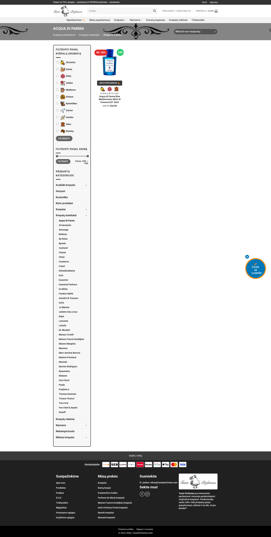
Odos (68, 124)
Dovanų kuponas (155, 20)
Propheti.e (64, 389)
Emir (61, 275)
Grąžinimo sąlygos (65, 517)
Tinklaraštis (198, 20)
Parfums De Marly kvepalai (111, 497)
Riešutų (70, 131)
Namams (135, 20)
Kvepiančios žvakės (107, 493)
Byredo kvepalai (106, 512)
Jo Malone (64, 307)
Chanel (62, 252)
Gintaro (69, 96)
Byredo (62, 243)
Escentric (63, 280)
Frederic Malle (66, 293)
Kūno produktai (64, 203)
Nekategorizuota (65, 431)
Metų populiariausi (99, 20)
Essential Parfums (68, 284)
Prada (62, 385)
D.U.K (204, 2)
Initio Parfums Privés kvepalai (113, 507)
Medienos (71, 90)
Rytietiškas (71, 103)
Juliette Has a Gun (68, 312)
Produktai (61, 488)
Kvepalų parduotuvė (64, 34)
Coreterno (64, 261)
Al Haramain (65, 225)
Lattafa (62, 325)
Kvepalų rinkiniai (178, 20)
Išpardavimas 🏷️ (75, 20)
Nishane (63, 375)
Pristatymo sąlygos (65, 512)
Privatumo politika (125, 529)
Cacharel (63, 248)
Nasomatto (64, 371)
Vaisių (69, 69)
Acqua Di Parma (67, 220)
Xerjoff (62, 412)
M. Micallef (64, 330)
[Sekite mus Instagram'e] (147, 494)
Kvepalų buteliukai (89, 34)
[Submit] (154, 11)
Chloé (62, 257)
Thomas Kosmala (67, 394)
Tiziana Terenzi (66, 398)
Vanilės (69, 117)
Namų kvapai (104, 488)
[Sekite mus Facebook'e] (142, 494)
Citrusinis (70, 62)
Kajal (61, 316)
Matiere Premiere (67, 357)
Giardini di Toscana (68, 298)
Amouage (63, 229)
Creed (62, 266)
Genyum (60, 191)
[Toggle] (86, 185)
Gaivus (69, 110)
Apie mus (214, 2)
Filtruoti (64, 138)
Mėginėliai (61, 507)
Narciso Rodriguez (68, 366)
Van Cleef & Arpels (68, 407)
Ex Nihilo (63, 289)
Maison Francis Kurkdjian (71, 339)
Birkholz (63, 234)
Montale (63, 362)
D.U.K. (59, 497)
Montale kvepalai (106, 517)
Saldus (69, 83)
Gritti (61, 302)
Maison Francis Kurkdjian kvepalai (115, 503)
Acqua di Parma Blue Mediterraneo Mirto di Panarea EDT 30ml (110, 99)
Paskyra (60, 493)
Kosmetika (62, 197)
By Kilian (63, 239)
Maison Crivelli (66, 334)
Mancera (63, 348)
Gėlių (68, 76)
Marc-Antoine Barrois (69, 353)
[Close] (247, 257)
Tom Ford (63, 403)
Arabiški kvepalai (65, 185)
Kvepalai (119, 20)
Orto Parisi (64, 380)
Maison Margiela (67, 343)
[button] (207, 11)
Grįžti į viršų (135, 455)
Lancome (63, 321)
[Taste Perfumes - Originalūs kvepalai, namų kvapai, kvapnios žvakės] (67, 11)
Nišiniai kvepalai (65, 437)
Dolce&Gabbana (67, 270)
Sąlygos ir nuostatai (144, 529)
